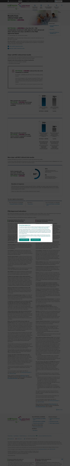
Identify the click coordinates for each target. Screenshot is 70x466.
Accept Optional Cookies (24, 239)
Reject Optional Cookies (35, 239)
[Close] (51, 225)
